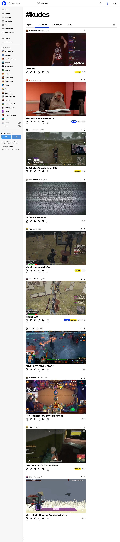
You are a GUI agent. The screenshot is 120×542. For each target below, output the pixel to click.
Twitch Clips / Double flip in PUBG (41, 168)
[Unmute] (28, 113)
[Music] (11, 85)
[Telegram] (16, 137)
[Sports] (11, 89)
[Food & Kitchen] (11, 96)
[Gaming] (11, 70)
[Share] (82, 30)
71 (83, 270)
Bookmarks (8, 42)
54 (83, 72)
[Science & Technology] (11, 93)
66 (83, 121)
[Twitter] (6, 137)
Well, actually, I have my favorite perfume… (46, 515)
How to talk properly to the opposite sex (45, 416)
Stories (7, 25)
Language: (7, 146)
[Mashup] (11, 62)
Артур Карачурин (34, 30)
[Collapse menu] (23, 538)
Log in (114, 3)
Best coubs (8, 21)
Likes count (42, 25)
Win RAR (31, 328)
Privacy (9, 143)
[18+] (19, 126)
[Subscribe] (19, 123)
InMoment (32, 130)
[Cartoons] (11, 74)
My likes (7, 38)
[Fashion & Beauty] (11, 108)
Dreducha (30, 68)
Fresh (69, 25)
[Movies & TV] (11, 66)
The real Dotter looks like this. (40, 118)
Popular (7, 14)
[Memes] (11, 119)
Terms (4, 143)
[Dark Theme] (100, 3)
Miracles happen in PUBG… (38, 267)
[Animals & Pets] (11, 51)
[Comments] (35, 72)
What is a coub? (10, 32)
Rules (14, 143)
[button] (114, 24)
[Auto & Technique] (11, 115)
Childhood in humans (36, 217)
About (4, 142)
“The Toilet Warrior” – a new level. (42, 465)
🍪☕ (30, 80)
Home (7, 10)
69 (83, 221)
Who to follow (9, 29)
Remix (74, 121)
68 (83, 320)
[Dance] (11, 111)
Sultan (31, 477)
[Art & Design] (11, 77)
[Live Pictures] (11, 81)
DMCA (18, 143)
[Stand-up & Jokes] (11, 59)
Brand (16, 142)
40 (83, 171)
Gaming (77, 72)
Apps (11, 142)
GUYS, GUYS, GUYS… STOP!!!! (40, 366)
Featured (7, 17)
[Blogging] (11, 55)
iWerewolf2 (32, 278)
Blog (7, 142)
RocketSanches (34, 377)
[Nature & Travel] (11, 104)
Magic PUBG (32, 317)
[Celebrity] (11, 100)
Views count (57, 25)
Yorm (30, 229)
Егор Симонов (33, 179)
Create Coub (44, 3)
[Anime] (11, 123)
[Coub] (4, 3)
